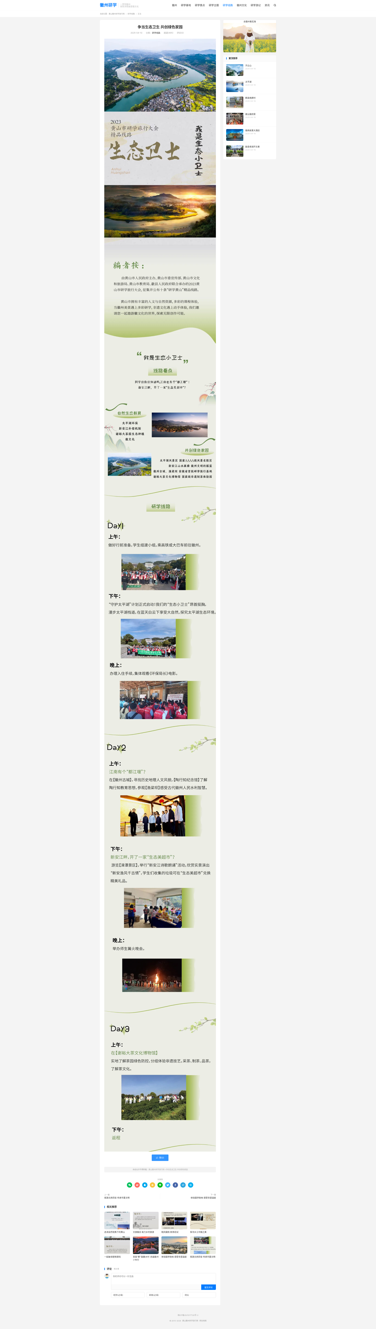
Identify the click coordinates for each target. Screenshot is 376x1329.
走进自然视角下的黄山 (114, 1232)
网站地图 (203, 1321)
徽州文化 (242, 5)
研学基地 (186, 5)
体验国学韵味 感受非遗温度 (203, 1197)
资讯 (267, 5)
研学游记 (256, 5)
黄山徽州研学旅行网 (117, 14)
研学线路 (228, 5)
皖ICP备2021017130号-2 (188, 1315)
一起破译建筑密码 (112, 1256)
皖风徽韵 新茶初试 (169, 1232)
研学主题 (214, 5)
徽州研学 (108, 5)
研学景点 (200, 5)
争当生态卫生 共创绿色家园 (160, 27)
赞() (160, 1157)
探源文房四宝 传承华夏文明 (117, 1197)
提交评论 (208, 1287)
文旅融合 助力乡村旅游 (143, 1232)
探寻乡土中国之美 (198, 1232)
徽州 (174, 5)
